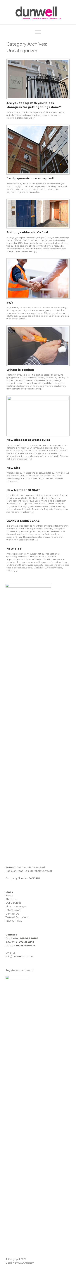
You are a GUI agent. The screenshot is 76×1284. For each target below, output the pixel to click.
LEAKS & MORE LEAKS (23, 520)
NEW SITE (13, 548)
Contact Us (12, 913)
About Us (11, 899)
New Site (13, 468)
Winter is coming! (20, 369)
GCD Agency (26, 1262)
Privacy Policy (14, 920)
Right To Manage (16, 906)
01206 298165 (29, 938)
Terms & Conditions (17, 917)
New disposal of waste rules (28, 440)
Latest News (13, 909)
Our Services (13, 902)
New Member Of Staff (23, 490)
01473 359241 (24, 941)
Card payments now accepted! (29, 178)
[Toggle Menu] (38, 32)
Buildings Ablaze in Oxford (27, 232)
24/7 (9, 302)
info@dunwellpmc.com (20, 956)
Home (9, 895)
